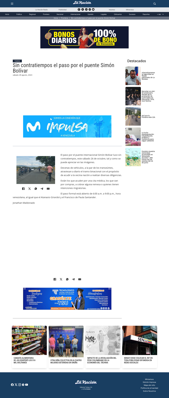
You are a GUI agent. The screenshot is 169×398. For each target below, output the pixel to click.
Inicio (7, 14)
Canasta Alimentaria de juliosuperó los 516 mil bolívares (24, 360)
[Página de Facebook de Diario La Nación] (12, 385)
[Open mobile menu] (12, 4)
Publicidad (63, 10)
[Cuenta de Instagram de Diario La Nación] (19, 385)
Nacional (60, 14)
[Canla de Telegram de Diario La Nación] (23, 385)
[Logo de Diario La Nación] (86, 382)
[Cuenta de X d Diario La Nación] (16, 385)
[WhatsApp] (35, 188)
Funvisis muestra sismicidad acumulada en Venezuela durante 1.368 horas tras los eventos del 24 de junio (148, 157)
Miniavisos (130, 10)
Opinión (90, 14)
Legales (104, 14)
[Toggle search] (154, 3)
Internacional (75, 14)
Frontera (46, 14)
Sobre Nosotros (149, 391)
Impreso (112, 10)
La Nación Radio (41, 10)
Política (19, 14)
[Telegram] (42, 188)
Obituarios (118, 14)
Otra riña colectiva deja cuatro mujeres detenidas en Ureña (66, 361)
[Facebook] (23, 188)
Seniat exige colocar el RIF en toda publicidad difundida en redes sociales (138, 360)
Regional (32, 14)
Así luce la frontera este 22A (148, 116)
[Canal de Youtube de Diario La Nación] (93, 10)
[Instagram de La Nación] (86, 10)
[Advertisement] (67, 92)
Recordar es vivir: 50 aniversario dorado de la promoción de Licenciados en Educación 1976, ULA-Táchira (148, 96)
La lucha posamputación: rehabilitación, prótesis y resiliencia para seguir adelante (148, 137)
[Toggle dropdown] (163, 14)
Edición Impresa (149, 382)
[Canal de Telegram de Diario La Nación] (90, 10)
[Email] (48, 188)
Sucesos (132, 14)
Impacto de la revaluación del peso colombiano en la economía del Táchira (101, 360)
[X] (29, 188)
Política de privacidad (149, 388)
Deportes (146, 14)
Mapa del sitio (149, 385)
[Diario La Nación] (82, 3)
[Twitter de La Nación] (82, 10)
